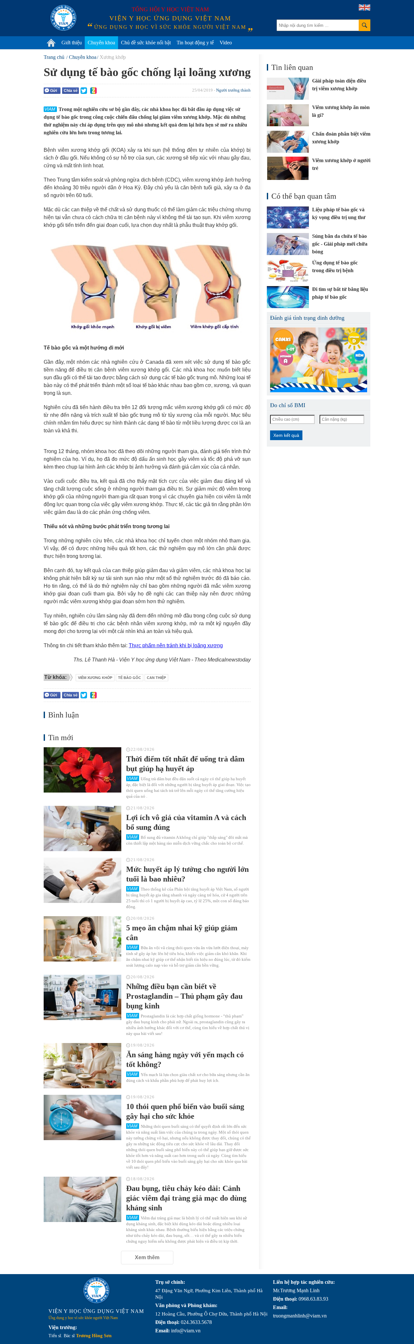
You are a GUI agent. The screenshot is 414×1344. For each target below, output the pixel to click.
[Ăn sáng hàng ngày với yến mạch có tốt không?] (82, 1065)
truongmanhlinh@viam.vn (300, 1315)
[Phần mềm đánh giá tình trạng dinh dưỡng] (318, 360)
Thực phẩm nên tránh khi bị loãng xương (176, 645)
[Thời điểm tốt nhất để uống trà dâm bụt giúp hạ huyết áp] (82, 770)
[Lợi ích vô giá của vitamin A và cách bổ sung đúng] (82, 828)
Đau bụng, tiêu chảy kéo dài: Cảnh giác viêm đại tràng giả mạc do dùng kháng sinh (186, 1198)
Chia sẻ (71, 90)
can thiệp (156, 678)
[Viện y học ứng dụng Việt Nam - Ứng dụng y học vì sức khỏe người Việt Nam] (63, 17)
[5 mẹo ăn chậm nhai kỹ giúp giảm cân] (82, 938)
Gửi (53, 90)
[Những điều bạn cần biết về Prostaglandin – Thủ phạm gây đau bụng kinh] (82, 997)
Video (226, 42)
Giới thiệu (71, 42)
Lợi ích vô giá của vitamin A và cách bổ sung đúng (186, 822)
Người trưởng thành (233, 90)
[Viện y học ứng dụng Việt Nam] (96, 1290)
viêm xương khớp (95, 678)
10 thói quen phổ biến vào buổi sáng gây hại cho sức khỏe (185, 1111)
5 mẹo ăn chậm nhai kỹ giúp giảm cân (181, 933)
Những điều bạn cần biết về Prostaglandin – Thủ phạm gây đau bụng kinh (184, 996)
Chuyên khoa (101, 42)
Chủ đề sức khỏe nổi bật (146, 42)
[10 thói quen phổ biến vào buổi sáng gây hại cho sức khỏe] (82, 1117)
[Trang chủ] (51, 42)
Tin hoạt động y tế (195, 42)
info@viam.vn (186, 1330)
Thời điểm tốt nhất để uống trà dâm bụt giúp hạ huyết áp (185, 764)
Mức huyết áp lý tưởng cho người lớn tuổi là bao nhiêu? (187, 874)
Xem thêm (147, 1257)
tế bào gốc (129, 678)
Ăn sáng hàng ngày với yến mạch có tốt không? (185, 1059)
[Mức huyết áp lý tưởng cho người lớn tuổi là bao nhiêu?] (82, 880)
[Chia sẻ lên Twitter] (84, 90)
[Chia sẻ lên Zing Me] (93, 90)
